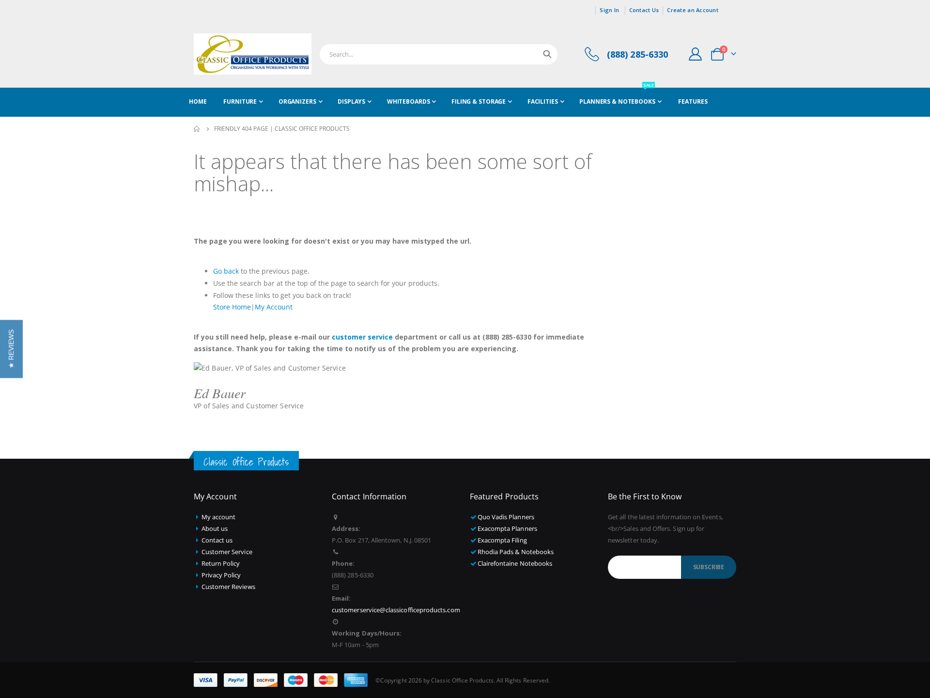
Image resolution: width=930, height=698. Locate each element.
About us (215, 528)
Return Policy (221, 563)
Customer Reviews (228, 586)
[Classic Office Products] (252, 54)
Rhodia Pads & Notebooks (516, 551)
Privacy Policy (221, 575)
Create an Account (692, 10)
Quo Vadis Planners (506, 516)
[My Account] (695, 54)
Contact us (217, 540)
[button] (11, 349)
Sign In (609, 10)
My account (219, 516)
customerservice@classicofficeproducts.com (396, 609)
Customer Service (227, 551)
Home (197, 129)
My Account (274, 306)
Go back (226, 271)
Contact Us (644, 10)
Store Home (232, 306)
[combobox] (439, 54)
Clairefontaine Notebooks (515, 563)
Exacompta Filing (502, 540)
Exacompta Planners (507, 528)
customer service (362, 336)
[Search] (547, 54)
